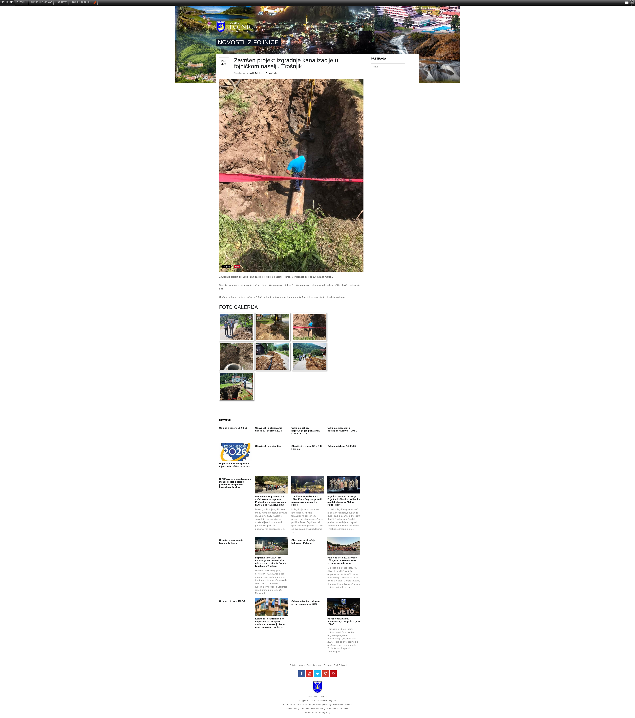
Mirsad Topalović (340, 708)
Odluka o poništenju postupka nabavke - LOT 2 (342, 429)
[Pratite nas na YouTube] (309, 673)
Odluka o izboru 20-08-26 (233, 428)
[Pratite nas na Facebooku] (301, 673)
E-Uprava (328, 665)
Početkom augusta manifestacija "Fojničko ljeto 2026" (343, 621)
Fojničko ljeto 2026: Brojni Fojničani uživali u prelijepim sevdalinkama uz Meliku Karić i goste (343, 500)
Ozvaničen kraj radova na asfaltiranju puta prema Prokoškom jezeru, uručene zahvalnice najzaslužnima (270, 500)
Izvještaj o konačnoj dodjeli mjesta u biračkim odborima (234, 465)
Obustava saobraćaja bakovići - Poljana (303, 541)
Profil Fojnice (339, 665)
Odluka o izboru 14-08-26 (341, 446)
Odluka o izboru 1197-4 (232, 601)
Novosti (302, 665)
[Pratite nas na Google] (325, 673)
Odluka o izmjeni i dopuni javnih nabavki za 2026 (305, 602)
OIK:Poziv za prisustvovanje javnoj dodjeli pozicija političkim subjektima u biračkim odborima (235, 483)
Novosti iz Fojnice (254, 73)
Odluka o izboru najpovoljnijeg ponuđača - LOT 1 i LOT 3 (306, 431)
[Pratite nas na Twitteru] (317, 673)
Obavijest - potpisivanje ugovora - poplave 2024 (268, 429)
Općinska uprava (314, 665)
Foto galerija (271, 73)
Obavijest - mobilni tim (268, 446)
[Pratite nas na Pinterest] (333, 673)
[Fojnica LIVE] (94, 2)
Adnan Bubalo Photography (317, 712)
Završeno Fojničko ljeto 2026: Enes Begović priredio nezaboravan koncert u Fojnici (307, 500)
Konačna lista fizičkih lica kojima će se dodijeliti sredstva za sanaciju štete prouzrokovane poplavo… (270, 622)
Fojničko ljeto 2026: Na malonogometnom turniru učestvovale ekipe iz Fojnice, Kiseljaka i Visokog (271, 561)
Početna (293, 665)
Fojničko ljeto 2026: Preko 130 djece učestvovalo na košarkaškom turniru (342, 560)
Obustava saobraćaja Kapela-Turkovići (231, 541)
